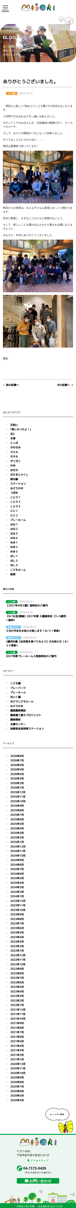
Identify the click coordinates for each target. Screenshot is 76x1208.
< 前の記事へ (11, 385)
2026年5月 (17, 769)
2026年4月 (17, 774)
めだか (14, 470)
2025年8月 (17, 810)
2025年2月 (17, 837)
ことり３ (15, 506)
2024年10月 (17, 855)
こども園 (15, 683)
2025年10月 (17, 801)
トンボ (14, 443)
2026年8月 (17, 756)
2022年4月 (17, 991)
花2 (12, 434)
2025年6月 (17, 819)
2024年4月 (17, 882)
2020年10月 (17, 1073)
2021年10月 (17, 1018)
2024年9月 (17, 860)
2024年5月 (17, 878)
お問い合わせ (40, 1181)
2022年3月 (17, 996)
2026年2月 (17, 783)
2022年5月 (17, 987)
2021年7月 (17, 1032)
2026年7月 (17, 760)
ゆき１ (14, 542)
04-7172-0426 (34, 1168)
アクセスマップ (39, 1160)
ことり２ (15, 501)
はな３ (14, 533)
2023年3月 (17, 941)
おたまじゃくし (19, 474)
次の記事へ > (65, 385)
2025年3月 (17, 833)
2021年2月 (17, 1055)
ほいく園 (15, 697)
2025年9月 (17, 805)
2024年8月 (17, 864)
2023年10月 (17, 910)
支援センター (18, 724)
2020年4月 (17, 1100)
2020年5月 (17, 1095)
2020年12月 (17, 1064)
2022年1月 (17, 1005)
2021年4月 (17, 1046)
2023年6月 (17, 928)
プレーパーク (18, 688)
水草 (12, 438)
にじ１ (14, 510)
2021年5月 (17, 1041)
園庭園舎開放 (18, 710)
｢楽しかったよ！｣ (20, 429)
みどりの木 (16, 488)
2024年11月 (17, 851)
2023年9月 (17, 914)
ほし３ (14, 565)
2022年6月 (17, 982)
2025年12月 (17, 792)
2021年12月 (17, 1009)
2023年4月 (17, 937)
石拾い (14, 425)
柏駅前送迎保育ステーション (27, 728)
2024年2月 (17, 892)
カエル (14, 452)
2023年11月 (17, 905)
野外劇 (14, 479)
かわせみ (15, 447)
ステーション (18, 483)
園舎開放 (15, 719)
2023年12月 (17, 901)
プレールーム (18, 520)
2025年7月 (17, 814)
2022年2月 (17, 1000)
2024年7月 (17, 869)
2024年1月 (17, 896)
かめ (12, 465)
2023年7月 (17, 923)
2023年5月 (17, 932)
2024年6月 (17, 873)
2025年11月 (17, 796)
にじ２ (14, 515)
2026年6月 (17, 765)
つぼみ (14, 492)
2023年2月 (17, 946)
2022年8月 (17, 973)
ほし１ (14, 556)
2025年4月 (17, 828)
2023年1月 (17, 950)
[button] (5, 7)
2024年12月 (17, 846)
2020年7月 (17, 1086)
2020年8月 (17, 1082)
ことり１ (15, 497)
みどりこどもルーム (22, 701)
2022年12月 (17, 955)
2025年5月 (17, 823)
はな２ (14, 529)
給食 (12, 574)
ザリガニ (15, 461)
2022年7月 (17, 977)
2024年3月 (17, 887)
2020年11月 (17, 1068)
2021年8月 (17, 1027)
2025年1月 (17, 842)
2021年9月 (17, 1023)
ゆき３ (14, 551)
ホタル (14, 456)
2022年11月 (17, 959)
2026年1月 (17, 787)
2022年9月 (17, 968)
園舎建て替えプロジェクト (25, 715)
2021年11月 (17, 1014)
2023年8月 (17, 919)
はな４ (14, 538)
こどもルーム (18, 569)
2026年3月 (17, 778)
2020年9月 (17, 1077)
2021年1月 (17, 1059)
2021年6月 (17, 1036)
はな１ (14, 524)
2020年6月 (17, 1091)
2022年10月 (17, 964)
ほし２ (14, 560)
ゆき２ (14, 547)
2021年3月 (17, 1050)
